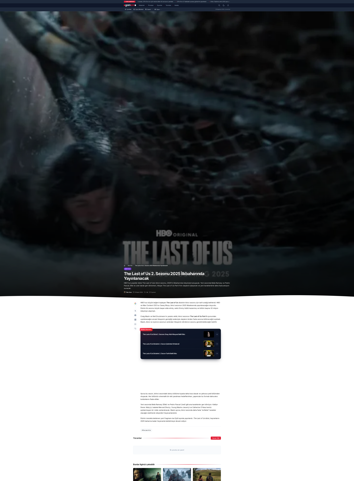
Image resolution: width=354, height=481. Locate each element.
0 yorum (153, 292)
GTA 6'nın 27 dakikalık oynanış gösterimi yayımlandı (191, 1)
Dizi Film (130, 265)
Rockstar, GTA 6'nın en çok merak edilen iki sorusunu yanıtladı (155, 1)
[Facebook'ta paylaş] (135, 315)
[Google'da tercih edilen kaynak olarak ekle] (135, 303)
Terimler (168, 5)
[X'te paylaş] (135, 311)
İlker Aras (129, 292)
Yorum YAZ (215, 438)
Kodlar (177, 5)
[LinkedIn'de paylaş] (135, 320)
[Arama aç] (219, 5)
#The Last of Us (146, 430)
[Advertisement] (180, 377)
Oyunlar (159, 5)
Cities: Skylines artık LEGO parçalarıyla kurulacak (224, 1)
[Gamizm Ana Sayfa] (130, 5)
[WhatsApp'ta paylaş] (135, 324)
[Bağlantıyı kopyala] (135, 328)
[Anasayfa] (124, 265)
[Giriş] (228, 5)
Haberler (142, 5)
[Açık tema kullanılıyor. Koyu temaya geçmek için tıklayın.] (224, 5)
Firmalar (151, 5)
